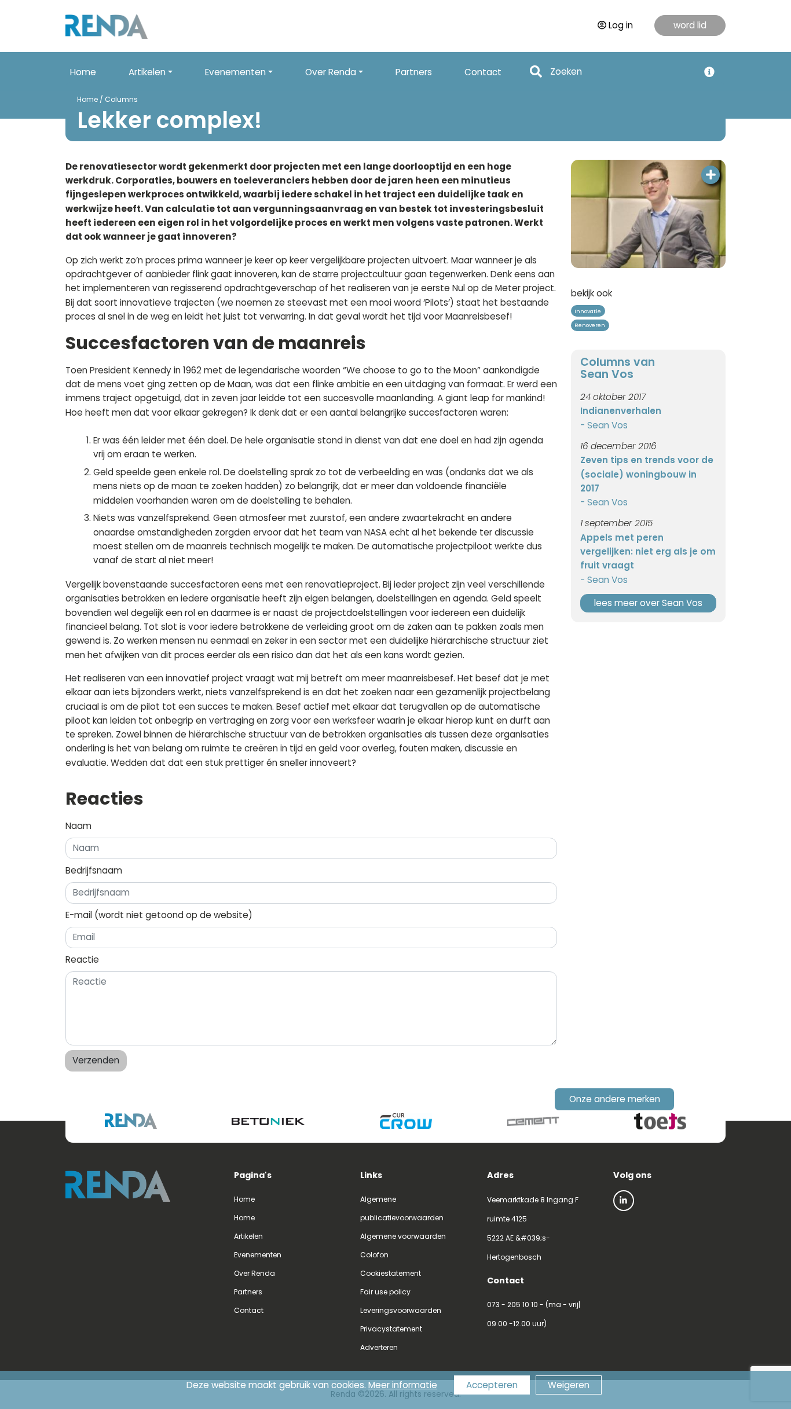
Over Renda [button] (330, 72)
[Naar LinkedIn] (623, 1200)
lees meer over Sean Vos (648, 603)
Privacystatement (391, 1329)
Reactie (82, 959)
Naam (78, 826)
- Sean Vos (604, 425)
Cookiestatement (390, 1273)
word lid (689, 25)
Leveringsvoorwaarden (400, 1310)
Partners (413, 72)
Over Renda (254, 1273)
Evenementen (257, 1255)
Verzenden (95, 1060)
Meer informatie (402, 1385)
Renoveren (589, 325)
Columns (121, 99)
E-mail (158, 915)
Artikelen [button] (147, 72)
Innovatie (587, 311)
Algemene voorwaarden (403, 1236)
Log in (621, 25)
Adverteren (379, 1347)
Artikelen (248, 1236)
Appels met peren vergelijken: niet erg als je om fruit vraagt (648, 551)
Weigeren (568, 1385)
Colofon (374, 1255)
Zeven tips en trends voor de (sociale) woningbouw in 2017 (646, 474)
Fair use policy (385, 1292)
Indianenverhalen (620, 411)
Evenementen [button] (235, 72)
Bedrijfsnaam (93, 870)
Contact (482, 72)
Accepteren (492, 1385)
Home (83, 72)
